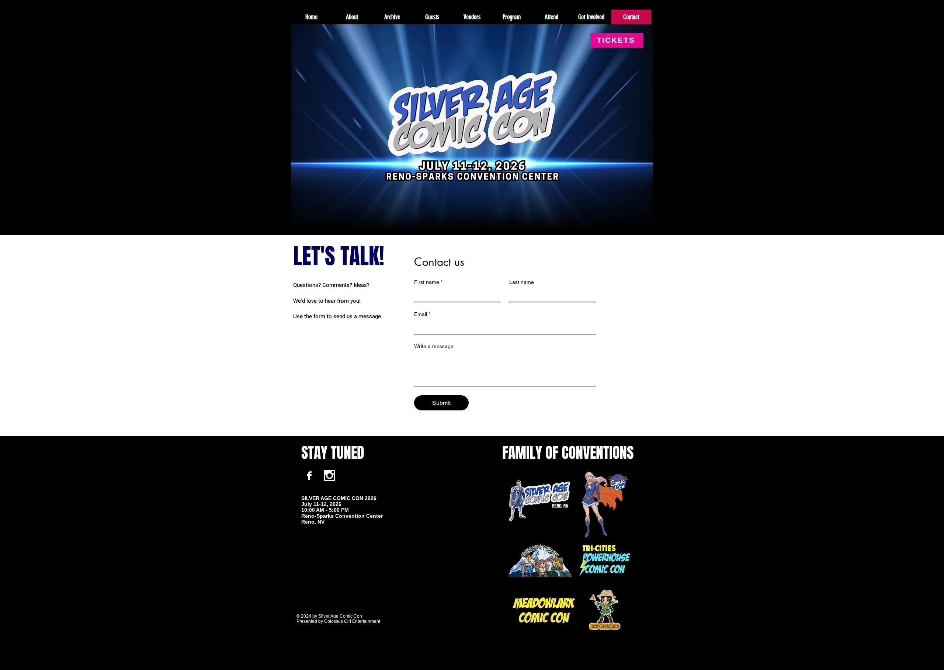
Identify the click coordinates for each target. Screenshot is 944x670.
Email (422, 314)
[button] (392, 17)
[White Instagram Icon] (329, 475)
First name (428, 282)
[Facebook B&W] (309, 475)
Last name (521, 282)
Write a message (434, 346)
